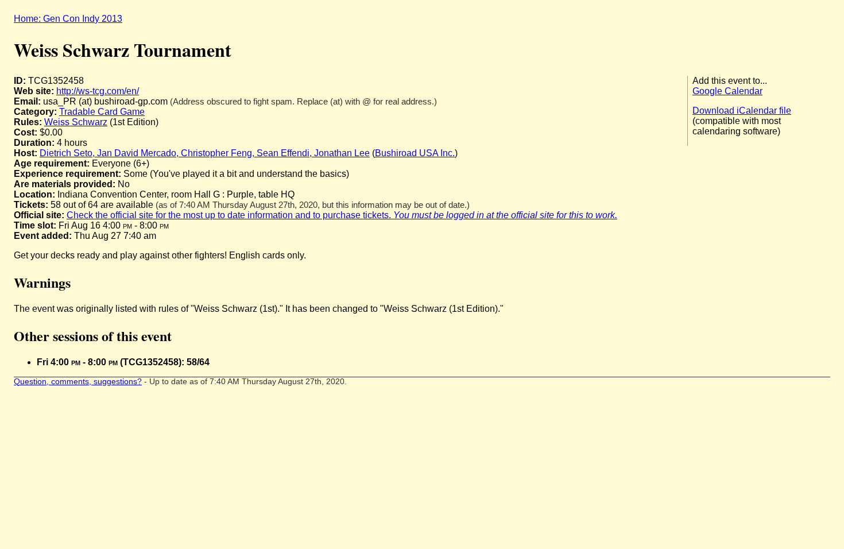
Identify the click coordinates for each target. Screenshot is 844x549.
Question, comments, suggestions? (78, 381)
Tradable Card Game (102, 112)
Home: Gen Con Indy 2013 (68, 19)
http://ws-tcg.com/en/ (97, 91)
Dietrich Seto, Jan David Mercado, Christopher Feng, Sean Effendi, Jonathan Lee (205, 153)
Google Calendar (727, 91)
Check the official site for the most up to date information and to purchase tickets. (342, 215)
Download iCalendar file (741, 110)
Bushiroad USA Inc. (415, 153)
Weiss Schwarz (75, 122)
